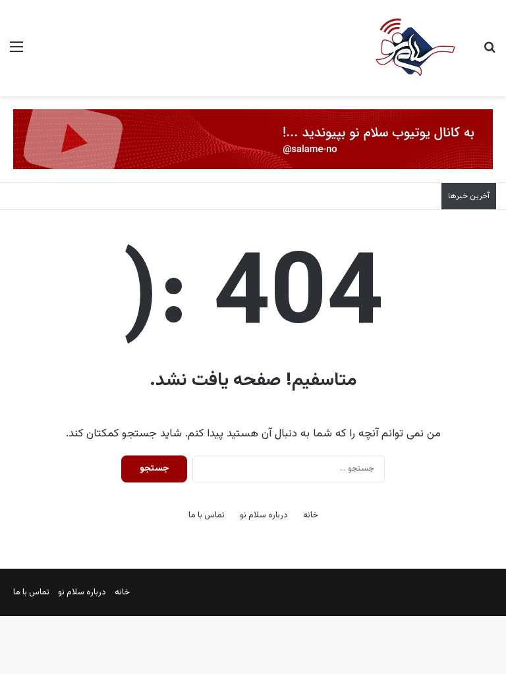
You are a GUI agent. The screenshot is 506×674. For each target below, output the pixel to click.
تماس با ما (206, 515)
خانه (310, 515)
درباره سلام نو (264, 515)
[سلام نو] (414, 48)
